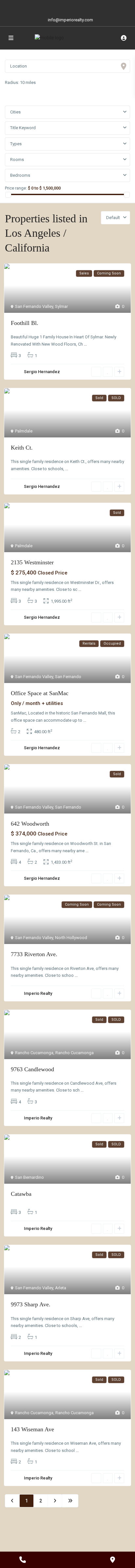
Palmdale (23, 431)
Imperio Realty (38, 993)
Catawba (21, 1194)
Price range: (16, 188)
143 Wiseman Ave (32, 1429)
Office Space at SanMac (39, 693)
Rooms (17, 159)
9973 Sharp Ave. (30, 1304)
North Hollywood (71, 937)
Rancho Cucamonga (34, 1052)
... (85, 344)
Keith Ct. (22, 447)
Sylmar (61, 306)
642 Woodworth (30, 823)
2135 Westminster (32, 562)
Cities (15, 112)
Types (16, 143)
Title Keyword (23, 127)
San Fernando (68, 676)
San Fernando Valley (34, 306)
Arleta (60, 1287)
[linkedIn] (61, 6)
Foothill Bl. (24, 323)
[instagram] (87, 6)
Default (113, 217)
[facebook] (47, 6)
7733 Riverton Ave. (34, 954)
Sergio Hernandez (42, 371)
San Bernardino (29, 1177)
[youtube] (74, 6)
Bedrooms (20, 175)
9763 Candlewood (32, 1069)
